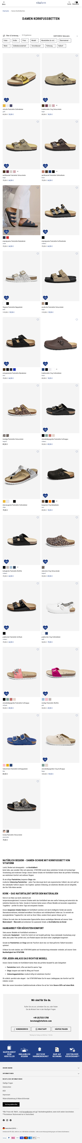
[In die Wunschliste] (37, 55)
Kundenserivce (22, 1029)
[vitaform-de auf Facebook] (4, 1120)
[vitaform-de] (41, 3)
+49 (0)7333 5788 (41, 1017)
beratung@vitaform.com (41, 1021)
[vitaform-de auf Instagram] (7, 1120)
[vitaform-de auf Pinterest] (11, 1120)
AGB (4, 1091)
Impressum (6, 1095)
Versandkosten (27, 1112)
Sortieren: (57, 36)
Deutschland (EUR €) (10, 1128)
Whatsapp (42, 1029)
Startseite (6, 11)
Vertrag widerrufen (11, 1104)
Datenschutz (7, 1087)
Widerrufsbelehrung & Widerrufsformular (16, 1099)
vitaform (17, 1131)
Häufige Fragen (61, 1029)
